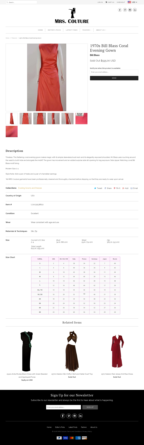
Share (109, 188)
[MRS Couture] (72, 16)
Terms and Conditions (74, 431)
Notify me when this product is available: (105, 68)
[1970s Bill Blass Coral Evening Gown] (47, 77)
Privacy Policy (87, 431)
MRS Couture (62, 431)
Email (135, 188)
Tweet (99, 188)
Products (14, 38)
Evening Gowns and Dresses (30, 188)
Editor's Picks (54, 30)
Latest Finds (72, 30)
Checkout (121, 2)
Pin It (118, 188)
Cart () (110, 2)
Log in (100, 2)
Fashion (86, 30)
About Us (100, 30)
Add (126, 188)
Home (40, 30)
